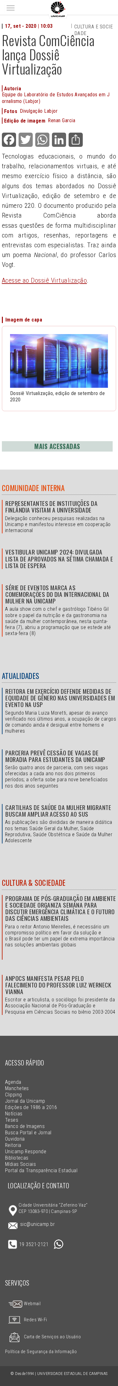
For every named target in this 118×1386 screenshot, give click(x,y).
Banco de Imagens (25, 1126)
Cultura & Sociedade (34, 882)
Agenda (13, 1082)
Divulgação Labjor (39, 111)
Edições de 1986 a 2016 (31, 1107)
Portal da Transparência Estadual (41, 1170)
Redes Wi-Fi (35, 1320)
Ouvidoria (15, 1139)
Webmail (32, 1303)
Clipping (13, 1095)
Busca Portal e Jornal (28, 1133)
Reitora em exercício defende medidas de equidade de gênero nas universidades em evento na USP (60, 698)
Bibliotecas (17, 1158)
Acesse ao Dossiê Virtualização (44, 280)
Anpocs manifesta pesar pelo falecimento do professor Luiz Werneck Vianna (58, 985)
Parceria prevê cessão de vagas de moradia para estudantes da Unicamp (55, 756)
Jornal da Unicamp (25, 1101)
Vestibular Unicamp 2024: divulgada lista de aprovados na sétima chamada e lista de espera (59, 558)
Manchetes (17, 1088)
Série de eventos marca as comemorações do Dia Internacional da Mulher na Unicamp (57, 594)
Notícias (14, 1114)
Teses (11, 1120)
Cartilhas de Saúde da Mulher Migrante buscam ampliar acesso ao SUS (58, 810)
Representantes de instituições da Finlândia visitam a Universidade (51, 506)
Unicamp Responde (26, 1152)
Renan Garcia (61, 120)
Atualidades (20, 675)
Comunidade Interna (33, 488)
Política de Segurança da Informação (41, 1351)
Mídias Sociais (20, 1164)
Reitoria (13, 1145)
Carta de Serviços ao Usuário (52, 1337)
